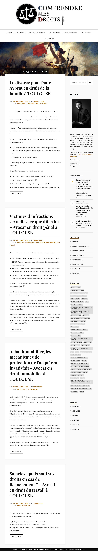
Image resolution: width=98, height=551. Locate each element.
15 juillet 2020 (38, 101)
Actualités (50, 39)
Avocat (84, 298)
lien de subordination (79, 357)
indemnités (75, 345)
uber (82, 391)
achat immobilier (77, 290)
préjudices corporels (79, 372)
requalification (77, 375)
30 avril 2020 (37, 387)
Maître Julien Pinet (20, 101)
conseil (86, 315)
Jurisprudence (86, 352)
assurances (75, 298)
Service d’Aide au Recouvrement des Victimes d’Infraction (81, 382)
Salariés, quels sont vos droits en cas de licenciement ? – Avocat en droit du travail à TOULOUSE (32, 484)
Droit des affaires (54, 33)
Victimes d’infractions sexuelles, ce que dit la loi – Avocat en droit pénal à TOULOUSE (34, 224)
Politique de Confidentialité (74, 549)
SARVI (82, 378)
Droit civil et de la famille (36, 33)
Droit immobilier (78, 264)
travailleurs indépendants (81, 388)
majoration (75, 360)
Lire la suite (16, 193)
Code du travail (77, 304)
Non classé (43, 104)
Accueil (9, 33)
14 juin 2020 (37, 240)
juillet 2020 (76, 411)
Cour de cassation (78, 324)
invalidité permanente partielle (79, 348)
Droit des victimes (71, 33)
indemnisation (76, 342)
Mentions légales (56, 549)
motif (84, 360)
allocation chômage (79, 296)
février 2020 (76, 429)
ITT (77, 352)
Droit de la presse (78, 250)
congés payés (76, 315)
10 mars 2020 (37, 503)
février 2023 (76, 406)
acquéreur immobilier (79, 293)
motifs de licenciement (79, 363)
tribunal (74, 391)
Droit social (75, 335)
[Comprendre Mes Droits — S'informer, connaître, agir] (49, 14)
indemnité (88, 342)
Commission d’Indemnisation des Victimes (81, 308)
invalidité (85, 345)
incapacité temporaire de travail (80, 339)
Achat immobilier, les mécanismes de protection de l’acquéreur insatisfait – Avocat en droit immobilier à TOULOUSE (34, 365)
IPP (72, 352)
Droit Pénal (20, 33)
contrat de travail (78, 321)
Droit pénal (51, 243)
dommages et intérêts (79, 329)
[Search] (90, 82)
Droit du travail (86, 33)
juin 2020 (75, 415)
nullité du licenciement (80, 366)
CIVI (87, 301)
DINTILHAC (74, 326)
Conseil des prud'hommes (80, 318)
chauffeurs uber (77, 301)
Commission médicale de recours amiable (80, 312)
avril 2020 (75, 420)
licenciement (76, 354)
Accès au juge (76, 287)
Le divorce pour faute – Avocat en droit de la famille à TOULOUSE (32, 88)
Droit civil (75, 241)
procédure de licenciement (81, 369)
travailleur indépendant (80, 385)
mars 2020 (75, 424)
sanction (74, 378)
